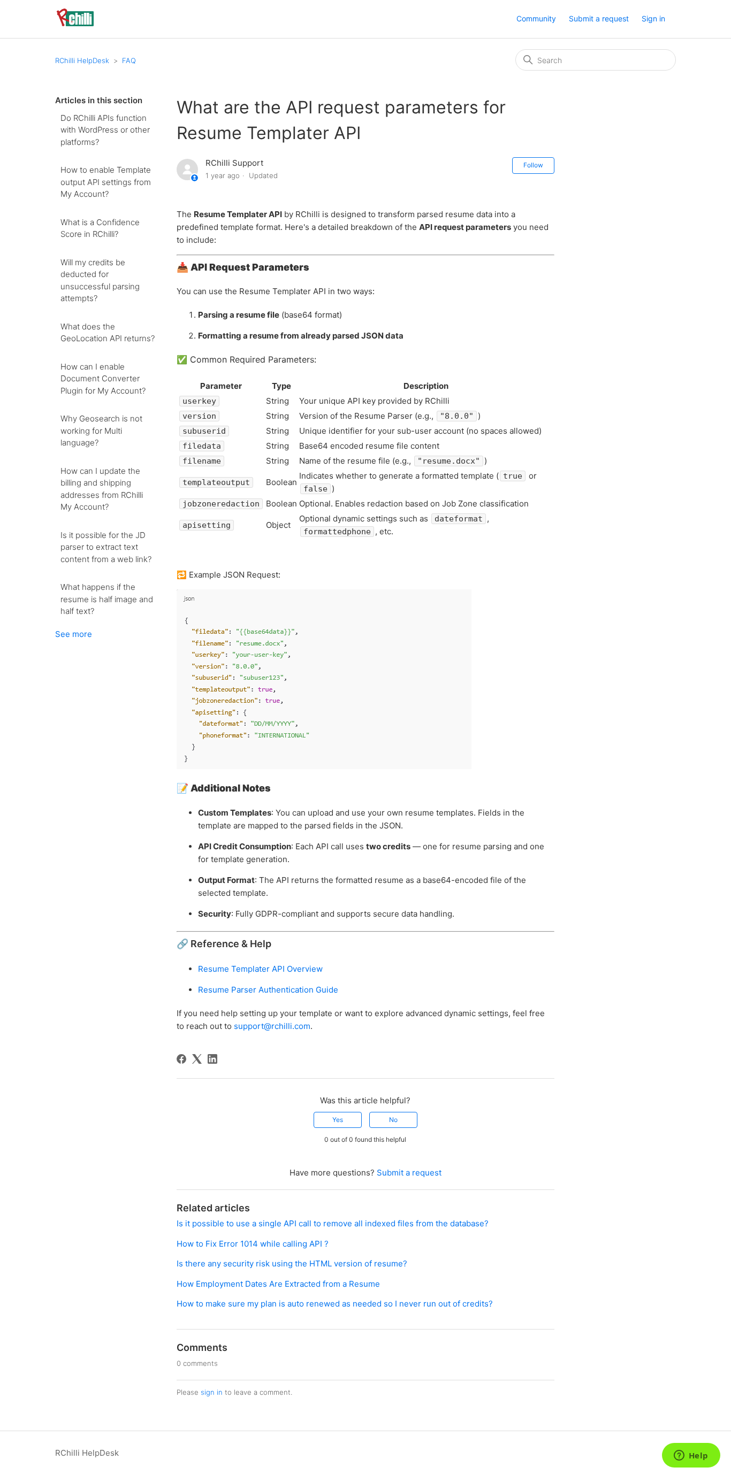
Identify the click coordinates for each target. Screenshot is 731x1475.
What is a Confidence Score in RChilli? (100, 228)
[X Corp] (197, 1059)
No (393, 1120)
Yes (337, 1120)
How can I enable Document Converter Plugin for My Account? (103, 379)
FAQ (129, 60)
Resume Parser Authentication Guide (268, 990)
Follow (533, 165)
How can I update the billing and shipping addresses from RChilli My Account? (101, 489)
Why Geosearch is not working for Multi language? (101, 430)
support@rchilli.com (272, 1026)
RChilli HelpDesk (82, 60)
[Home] (75, 24)
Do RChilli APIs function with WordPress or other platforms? (105, 130)
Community (536, 18)
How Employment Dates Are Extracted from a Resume (278, 1284)
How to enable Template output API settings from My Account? (105, 182)
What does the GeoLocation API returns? (107, 332)
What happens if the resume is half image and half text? (106, 599)
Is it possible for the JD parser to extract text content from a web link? (105, 547)
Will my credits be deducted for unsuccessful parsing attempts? (100, 280)
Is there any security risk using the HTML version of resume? (292, 1263)
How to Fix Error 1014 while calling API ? (253, 1244)
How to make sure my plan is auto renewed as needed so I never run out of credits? (335, 1304)
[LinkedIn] (212, 1059)
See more (73, 634)
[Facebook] (181, 1059)
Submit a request (599, 18)
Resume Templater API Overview (260, 969)
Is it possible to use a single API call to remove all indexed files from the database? (333, 1223)
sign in (212, 1392)
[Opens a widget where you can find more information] (690, 1456)
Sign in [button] (653, 18)
